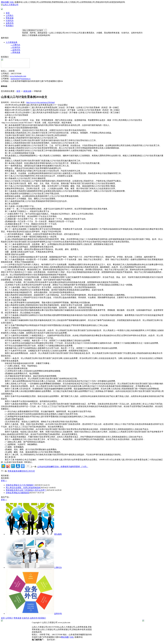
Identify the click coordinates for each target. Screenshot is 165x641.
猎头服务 (58, 534)
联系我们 (10, 26)
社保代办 (10, 21)
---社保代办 (15, 47)
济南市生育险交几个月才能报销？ (20, 485)
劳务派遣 (10, 18)
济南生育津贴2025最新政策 (17, 493)
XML (12, 2)
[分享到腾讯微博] (13, 466)
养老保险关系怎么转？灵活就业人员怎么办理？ (26, 490)
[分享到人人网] (17, 466)
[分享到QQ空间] (3, 466)
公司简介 (10, 15)
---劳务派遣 (15, 52)
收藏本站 (18, 2)
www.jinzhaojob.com (18, 76)
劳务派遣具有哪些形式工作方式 (21, 471)
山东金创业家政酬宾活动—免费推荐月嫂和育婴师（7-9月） (62, 467)
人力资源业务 (11, 42)
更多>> (4, 481)
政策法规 (27, 91)
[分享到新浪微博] (8, 466)
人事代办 (58, 567)
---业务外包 (15, 50)
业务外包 (10, 23)
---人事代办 (15, 45)
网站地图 (5, 2)
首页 (8, 13)
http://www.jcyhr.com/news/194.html (40, 102)
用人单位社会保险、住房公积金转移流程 (23, 488)
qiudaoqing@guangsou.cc (21, 79)
